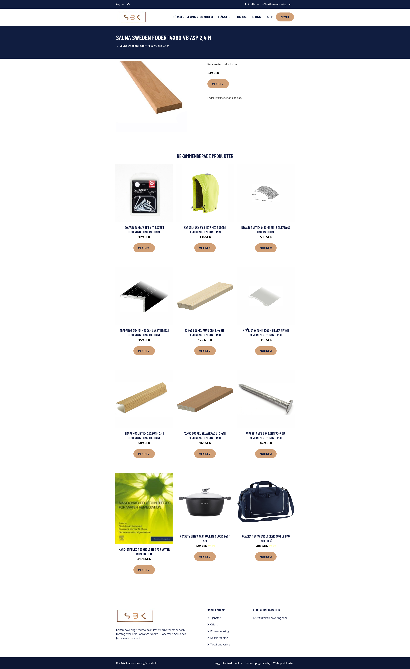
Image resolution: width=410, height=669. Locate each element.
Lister (233, 64)
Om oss (242, 17)
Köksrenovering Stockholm (193, 17)
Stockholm (253, 4)
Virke (226, 64)
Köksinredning (219, 638)
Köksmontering (219, 631)
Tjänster (215, 618)
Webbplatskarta (283, 663)
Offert (284, 17)
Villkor (238, 663)
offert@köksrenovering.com (276, 4)
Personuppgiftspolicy (258, 663)
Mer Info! (218, 83)
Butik (269, 17)
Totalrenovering (220, 644)
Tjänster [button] (224, 17)
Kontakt (227, 663)
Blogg (256, 17)
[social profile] (128, 4)
